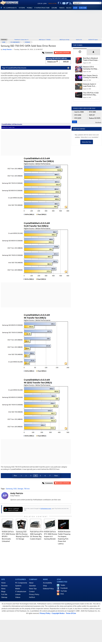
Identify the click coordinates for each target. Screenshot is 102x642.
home (3, 42)
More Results (98, 122)
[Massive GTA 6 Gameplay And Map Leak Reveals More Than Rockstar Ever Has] (78, 69)
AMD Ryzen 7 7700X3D (45, 39)
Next (56, 476)
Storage (27, 42)
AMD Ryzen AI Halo (64, 39)
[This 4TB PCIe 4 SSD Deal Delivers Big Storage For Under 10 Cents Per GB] (78, 95)
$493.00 (66, 62)
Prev (15, 476)
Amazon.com (51, 62)
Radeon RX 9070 (94, 118)
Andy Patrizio (16, 493)
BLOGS (68, 8)
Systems (18, 586)
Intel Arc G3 (79, 39)
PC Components (15, 42)
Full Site (4, 594)
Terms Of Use (71, 613)
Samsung (9, 489)
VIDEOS (61, 8)
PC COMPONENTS (10, 8)
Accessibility (47, 583)
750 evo (27, 489)
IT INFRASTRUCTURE (42, 8)
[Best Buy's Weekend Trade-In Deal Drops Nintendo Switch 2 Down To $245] (78, 60)
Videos (17, 597)
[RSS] (70, 3)
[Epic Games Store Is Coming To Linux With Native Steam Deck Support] (78, 78)
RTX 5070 (77, 118)
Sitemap (4, 597)
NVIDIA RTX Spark (93, 39)
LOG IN (40, 3)
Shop (75, 8)
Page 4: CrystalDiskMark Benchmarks (14, 68)
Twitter (62, 585)
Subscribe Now (86, 142)
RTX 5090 (77, 115)
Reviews (4, 586)
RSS (62, 594)
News (3, 588)
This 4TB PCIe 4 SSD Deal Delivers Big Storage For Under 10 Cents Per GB (91, 94)
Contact (32, 591)
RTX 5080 (92, 112)
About (31, 583)
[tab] (80, 52)
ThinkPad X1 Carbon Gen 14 (21, 39)
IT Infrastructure (20, 591)
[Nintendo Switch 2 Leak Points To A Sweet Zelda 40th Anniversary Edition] (78, 86)
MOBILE (29, 8)
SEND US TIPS (52, 3)
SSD (15, 489)
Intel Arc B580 (79, 112)
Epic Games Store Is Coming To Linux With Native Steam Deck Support (91, 77)
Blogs (3, 591)
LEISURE (54, 8)
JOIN (45, 3)
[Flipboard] (67, 3)
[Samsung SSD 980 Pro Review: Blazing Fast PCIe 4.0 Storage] (21, 524)
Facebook (64, 588)
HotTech (32, 597)
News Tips (33, 588)
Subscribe (82, 8)
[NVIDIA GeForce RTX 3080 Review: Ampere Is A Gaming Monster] (49, 524)
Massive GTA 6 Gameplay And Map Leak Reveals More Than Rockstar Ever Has (90, 68)
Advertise (32, 586)
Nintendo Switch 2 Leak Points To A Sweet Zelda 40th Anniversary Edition (90, 85)
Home (3, 583)
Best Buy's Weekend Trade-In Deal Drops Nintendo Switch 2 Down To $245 (90, 59)
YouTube (63, 591)
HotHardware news (45, 508)
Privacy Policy (34, 594)
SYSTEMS (22, 8)
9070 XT (92, 115)
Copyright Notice (58, 613)
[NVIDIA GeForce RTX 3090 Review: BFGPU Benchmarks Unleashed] (7, 524)
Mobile (17, 588)
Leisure (18, 594)
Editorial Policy (48, 588)
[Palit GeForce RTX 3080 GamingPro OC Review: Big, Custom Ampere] (35, 524)
